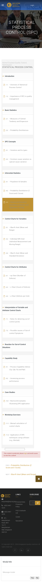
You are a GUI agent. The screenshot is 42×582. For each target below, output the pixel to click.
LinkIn (21, 550)
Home (4, 63)
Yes (32, 578)
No (37, 578)
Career (18, 517)
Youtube (28, 550)
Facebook (15, 550)
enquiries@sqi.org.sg (9, 501)
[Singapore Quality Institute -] (13, 5)
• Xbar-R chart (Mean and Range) (23, 474)
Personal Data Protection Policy (20, 504)
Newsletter (19, 521)
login (25, 453)
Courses (11, 63)
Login (32, 5)
